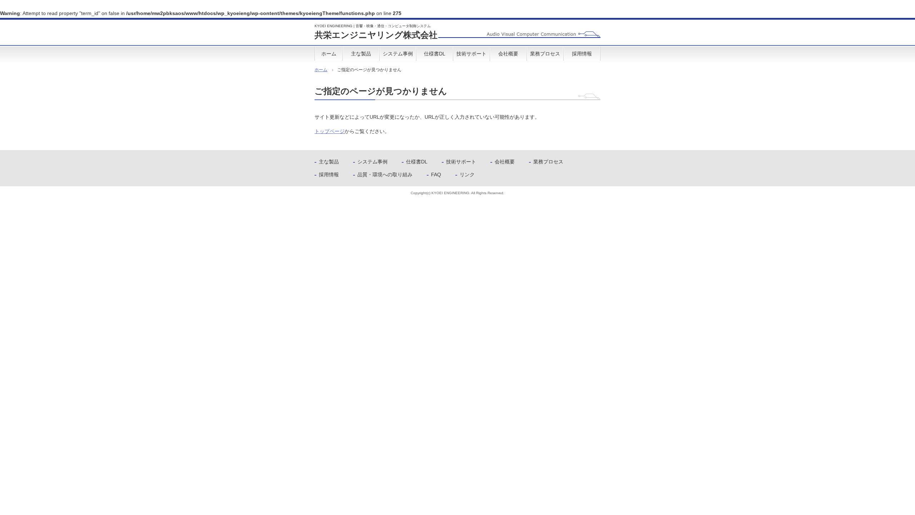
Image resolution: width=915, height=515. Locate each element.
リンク (467, 174)
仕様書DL (434, 54)
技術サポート (471, 54)
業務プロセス (545, 54)
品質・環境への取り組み (384, 174)
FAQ (436, 174)
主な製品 (361, 54)
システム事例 (398, 54)
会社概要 (508, 54)
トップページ (330, 131)
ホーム (328, 54)
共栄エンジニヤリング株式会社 (376, 32)
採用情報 (582, 54)
